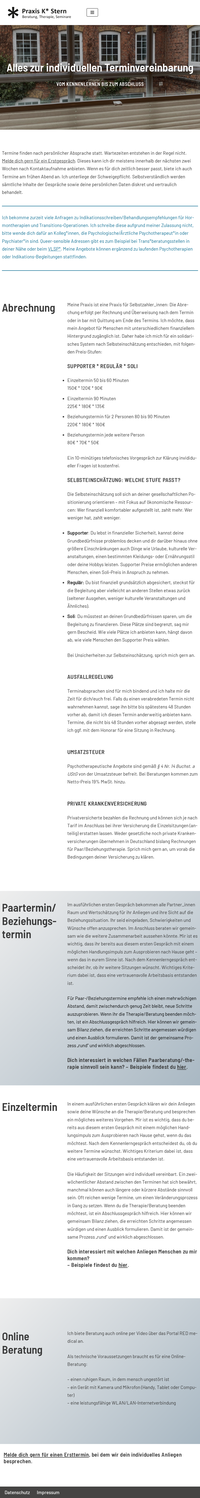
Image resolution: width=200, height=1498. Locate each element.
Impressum (48, 1492)
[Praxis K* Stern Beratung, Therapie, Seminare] (41, 12)
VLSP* (54, 249)
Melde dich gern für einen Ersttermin (46, 1454)
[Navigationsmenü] (92, 12)
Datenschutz (17, 1492)
